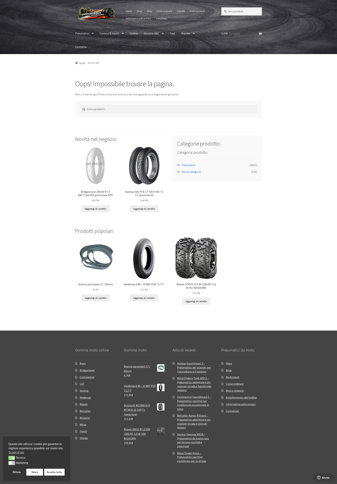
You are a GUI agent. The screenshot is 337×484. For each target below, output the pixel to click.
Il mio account (197, 11)
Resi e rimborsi (235, 390)
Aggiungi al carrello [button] (95, 208)
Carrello (181, 11)
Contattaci (161, 18)
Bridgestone (87, 370)
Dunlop (84, 390)
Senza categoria (191, 171)
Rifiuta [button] (17, 472)
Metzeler (85, 411)
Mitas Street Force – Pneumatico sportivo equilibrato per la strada (191, 457)
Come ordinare (164, 11)
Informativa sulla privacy (138, 18)
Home (82, 62)
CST (82, 384)
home (129, 11)
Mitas (83, 424)
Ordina (134, 33)
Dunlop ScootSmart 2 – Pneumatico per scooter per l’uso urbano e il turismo (194, 367)
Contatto (81, 47)
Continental (87, 377)
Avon (83, 363)
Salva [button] (34, 472)
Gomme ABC (151, 33)
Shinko (84, 438)
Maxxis (84, 404)
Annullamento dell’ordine (241, 397)
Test (172, 33)
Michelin (85, 418)
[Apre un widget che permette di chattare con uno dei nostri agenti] (323, 477)
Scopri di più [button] (16, 452)
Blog (149, 11)
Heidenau (85, 397)
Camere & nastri (109, 33)
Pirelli (83, 431)
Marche (185, 33)
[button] (11, 458)
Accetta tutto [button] (54, 472)
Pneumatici (82, 33)
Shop (139, 11)
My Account (233, 377)
